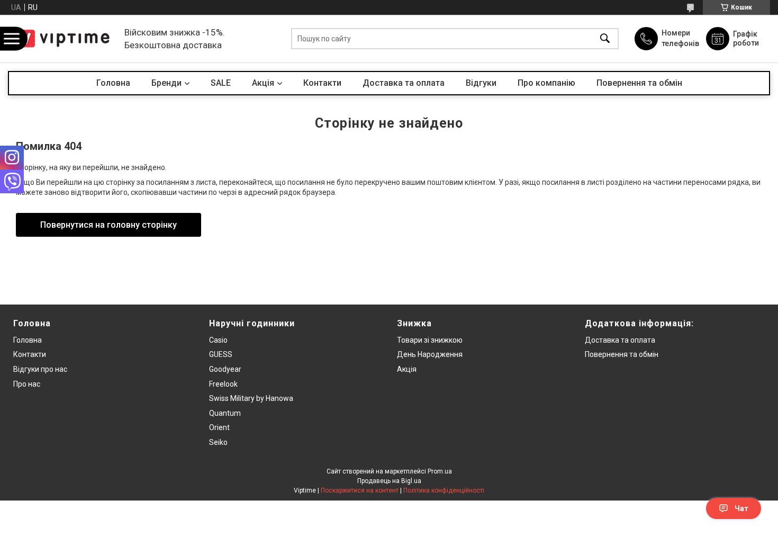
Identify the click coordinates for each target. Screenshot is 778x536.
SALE (221, 83)
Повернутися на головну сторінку (108, 225)
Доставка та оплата (404, 83)
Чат (741, 508)
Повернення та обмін (639, 83)
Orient (219, 427)
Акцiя (263, 83)
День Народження (430, 354)
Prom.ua (440, 471)
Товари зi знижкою (430, 340)
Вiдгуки (481, 83)
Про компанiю (546, 83)
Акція (407, 369)
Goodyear (225, 369)
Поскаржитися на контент (360, 490)
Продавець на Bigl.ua (389, 481)
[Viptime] (63, 38)
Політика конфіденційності (443, 490)
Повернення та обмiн (621, 354)
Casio (218, 340)
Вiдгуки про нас (40, 369)
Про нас (26, 384)
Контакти (322, 83)
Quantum (225, 413)
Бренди (166, 83)
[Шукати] (605, 39)
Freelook (223, 384)
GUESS (220, 354)
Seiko (218, 442)
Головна (113, 83)
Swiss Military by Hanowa (251, 398)
